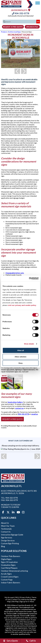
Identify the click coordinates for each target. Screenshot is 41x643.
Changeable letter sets (14, 273)
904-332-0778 (21, 13)
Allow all (20, 350)
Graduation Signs (8, 565)
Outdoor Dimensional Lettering (14, 571)
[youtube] (18, 512)
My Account (9, 597)
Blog (3, 546)
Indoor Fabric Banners (10, 582)
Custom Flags (7, 579)
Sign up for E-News (27, 601)
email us (34, 414)
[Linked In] (13, 512)
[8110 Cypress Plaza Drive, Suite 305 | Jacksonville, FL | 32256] (29, 9)
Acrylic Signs (6, 574)
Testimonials (6, 529)
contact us (19, 408)
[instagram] (23, 512)
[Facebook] (3, 512)
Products (4, 32)
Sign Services (6, 537)
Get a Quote (12, 641)
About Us (5, 523)
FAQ (17, 597)
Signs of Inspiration (9, 562)
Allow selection (20, 357)
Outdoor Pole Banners (10, 556)
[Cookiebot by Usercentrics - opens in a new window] (29, 278)
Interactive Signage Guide (12, 534)
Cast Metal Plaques (9, 568)
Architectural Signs (14, 32)
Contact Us (5, 532)
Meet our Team (8, 526)
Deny (21, 363)
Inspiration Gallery (15, 402)
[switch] (35, 321)
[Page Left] (17, 71)
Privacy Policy (25, 597)
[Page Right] (24, 71)
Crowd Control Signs (9, 576)
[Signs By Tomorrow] (11, 7)
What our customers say (20, 441)
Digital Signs (6, 559)
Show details (29, 344)
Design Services (8, 540)
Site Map (15, 601)
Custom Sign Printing (10, 543)
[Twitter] (8, 512)
